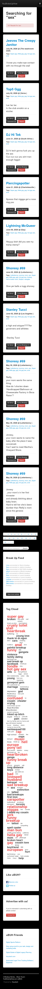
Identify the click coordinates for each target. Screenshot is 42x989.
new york (21, 694)
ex (22, 823)
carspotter (15, 799)
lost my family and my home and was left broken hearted (17, 722)
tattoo (15, 823)
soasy (26, 750)
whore (26, 674)
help (21, 858)
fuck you (19, 678)
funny (12, 649)
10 (35, 534)
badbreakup (11, 802)
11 (5, 538)
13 (13, 538)
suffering (10, 633)
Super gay (13, 54)
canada (27, 809)
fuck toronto (11, 750)
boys (10, 769)
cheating (22, 640)
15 (22, 538)
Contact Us (11, 915)
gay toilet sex (19, 772)
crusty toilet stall (16, 627)
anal (7, 56)
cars (15, 640)
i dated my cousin (18, 812)
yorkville (24, 716)
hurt (27, 851)
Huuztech (15, 982)
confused (15, 697)
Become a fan (13, 882)
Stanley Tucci (16, 309)
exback (20, 621)
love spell (21, 619)
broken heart (15, 840)
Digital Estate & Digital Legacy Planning (18, 952)
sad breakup (17, 784)
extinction (23, 789)
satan (22, 676)
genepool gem (15, 682)
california (26, 833)
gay (25, 54)
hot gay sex (31, 54)
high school (11, 734)
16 (26, 538)
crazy (15, 858)
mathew (19, 579)
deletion (19, 750)
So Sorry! (10, 73)
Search (25, 548)
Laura (18, 577)
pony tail (14, 747)
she (8, 792)
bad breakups (15, 794)
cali (16, 837)
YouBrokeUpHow (9, 3)
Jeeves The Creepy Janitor (20, 42)
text (8, 823)
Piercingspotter (18, 183)
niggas (12, 809)
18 (34, 538)
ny (25, 698)
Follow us (12, 886)
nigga (20, 674)
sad (27, 619)
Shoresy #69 (15, 268)
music (19, 738)
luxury (9, 725)
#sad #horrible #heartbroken (12, 708)
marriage (12, 687)
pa (15, 671)
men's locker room (12, 279)
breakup (16, 725)
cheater (21, 701)
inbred (26, 835)
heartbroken (17, 754)
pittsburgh (22, 837)
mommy (21, 275)
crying (11, 703)
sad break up (15, 661)
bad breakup (11, 854)
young (11, 678)
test (21, 809)
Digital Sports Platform (13, 942)
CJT (18, 573)
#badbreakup (11, 694)
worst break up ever (13, 706)
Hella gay (21, 54)
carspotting (24, 825)
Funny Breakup (22, 73)
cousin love (22, 842)
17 (30, 538)
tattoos (24, 689)
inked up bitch (15, 714)
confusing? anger (13, 856)
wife (9, 672)
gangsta (23, 652)
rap (18, 731)
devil (8, 640)
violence (12, 654)
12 (9, 538)
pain (16, 718)
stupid (9, 716)
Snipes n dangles (24, 279)
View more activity (13, 594)
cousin (11, 701)
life (28, 676)
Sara (18, 567)
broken (11, 619)
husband (14, 779)
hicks (9, 858)
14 (17, 538)
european (15, 849)
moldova (10, 644)
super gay (15, 616)
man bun (14, 829)
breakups (23, 664)
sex (30, 275)
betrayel (9, 739)
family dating (15, 657)
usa (18, 854)
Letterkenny (14, 275)
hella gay (14, 834)
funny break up (16, 761)
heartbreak (16, 630)
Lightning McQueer (20, 225)
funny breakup (13, 819)
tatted (15, 792)
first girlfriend (22, 672)
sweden (24, 718)
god (20, 691)
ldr (8, 787)
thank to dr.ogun (17, 638)
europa (17, 770)
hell (24, 741)
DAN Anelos (20, 581)
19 (5, 542)
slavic (23, 725)
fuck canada (25, 856)
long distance (15, 767)
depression (11, 691)
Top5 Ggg (13, 89)
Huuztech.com (10, 956)
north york (10, 731)
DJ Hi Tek (13, 134)
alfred (18, 571)
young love (22, 636)
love (25, 644)
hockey (29, 277)
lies (27, 734)
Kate (18, 575)
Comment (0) (11, 76)
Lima (18, 565)
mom (26, 275)
